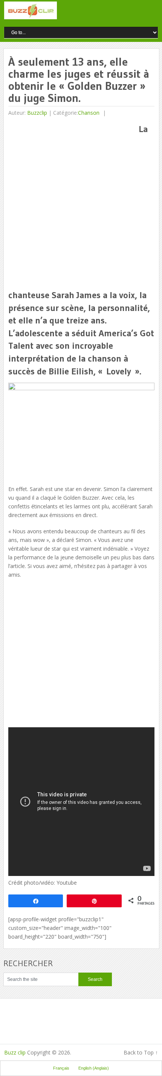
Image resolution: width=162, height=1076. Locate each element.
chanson (88, 112)
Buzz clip (15, 1052)
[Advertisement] (81, 204)
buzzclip (37, 112)
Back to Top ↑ (141, 1052)
